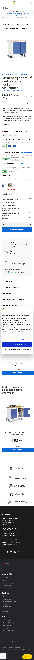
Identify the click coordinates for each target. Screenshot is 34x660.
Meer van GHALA (12, 305)
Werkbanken (10, 17)
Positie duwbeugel (13, 164)
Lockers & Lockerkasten (9, 601)
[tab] (17, 281)
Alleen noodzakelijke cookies (17, 350)
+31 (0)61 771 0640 (14, 542)
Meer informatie (12, 288)
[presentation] (4, 412)
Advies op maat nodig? (15, 299)
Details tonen (24, 339)
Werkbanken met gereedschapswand (16, 75)
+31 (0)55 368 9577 (13, 540)
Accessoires (7, 176)
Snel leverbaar (7, 606)
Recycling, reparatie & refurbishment (13, 628)
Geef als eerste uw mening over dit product (12, 90)
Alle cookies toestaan (17, 344)
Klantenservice (7, 620)
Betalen (5, 580)
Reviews (9, 293)
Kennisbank (6, 611)
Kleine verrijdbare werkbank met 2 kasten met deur (17, 412)
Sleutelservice (7, 625)
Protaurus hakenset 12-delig (17, 354)
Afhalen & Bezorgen (8, 583)
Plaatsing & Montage (8, 623)
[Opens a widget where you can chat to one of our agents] (27, 656)
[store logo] (17, 2)
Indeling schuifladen (17, 152)
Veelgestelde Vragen (9, 630)
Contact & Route (7, 588)
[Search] (31, 8)
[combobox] (17, 8)
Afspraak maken (7, 585)
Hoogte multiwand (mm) (15, 132)
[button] (15, 66)
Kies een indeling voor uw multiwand (17, 139)
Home (3, 17)
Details (9, 282)
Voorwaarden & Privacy (9, 642)
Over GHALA (6, 578)
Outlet (4, 609)
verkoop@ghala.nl (11, 544)
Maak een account (8, 597)
